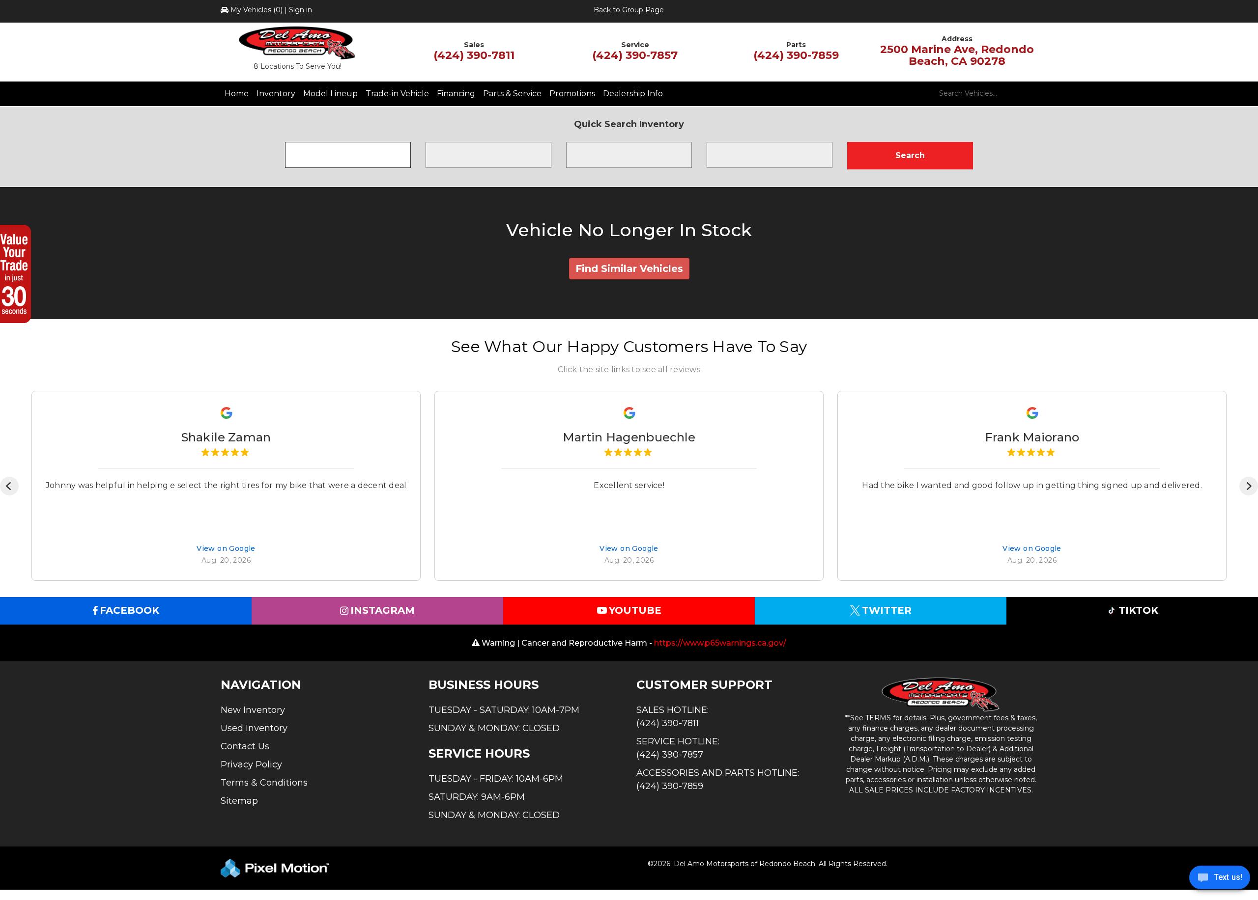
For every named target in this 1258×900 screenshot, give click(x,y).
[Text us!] (1219, 880)
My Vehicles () (257, 9)
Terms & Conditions (264, 782)
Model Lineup (330, 93)
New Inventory (253, 710)
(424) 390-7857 (635, 55)
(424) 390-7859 (796, 55)
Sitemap (239, 800)
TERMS (878, 717)
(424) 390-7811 (474, 55)
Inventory (276, 93)
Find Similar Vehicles (629, 268)
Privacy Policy (251, 764)
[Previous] (9, 486)
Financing (456, 93)
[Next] (1248, 486)
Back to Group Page (629, 9)
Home (237, 93)
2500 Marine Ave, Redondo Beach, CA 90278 (957, 55)
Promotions (572, 93)
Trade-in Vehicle (397, 93)
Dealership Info (633, 93)
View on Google (226, 549)
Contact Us (245, 746)
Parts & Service (512, 93)
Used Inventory (254, 728)
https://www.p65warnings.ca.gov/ (720, 643)
